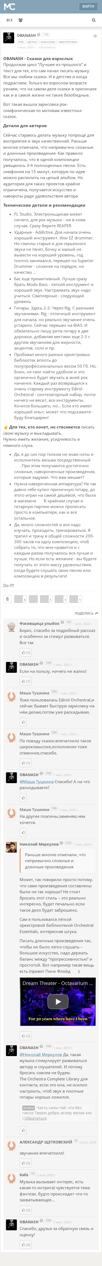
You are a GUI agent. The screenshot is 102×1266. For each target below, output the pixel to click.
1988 (45, 34)
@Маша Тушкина (37, 781)
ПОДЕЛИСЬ (84, 613)
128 (32, 1173)
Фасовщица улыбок (40, 623)
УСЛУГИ (28, 1108)
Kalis (24, 1174)
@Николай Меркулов (41, 1054)
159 (69, 622)
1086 (54, 691)
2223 (68, 843)
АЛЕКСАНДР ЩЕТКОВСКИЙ (46, 1142)
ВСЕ (10, 20)
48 (76, 1140)
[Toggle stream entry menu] (95, 35)
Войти (88, 6)
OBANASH (27, 35)
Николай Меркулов (39, 844)
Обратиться (35, 1118)
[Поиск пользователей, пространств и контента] (93, 20)
